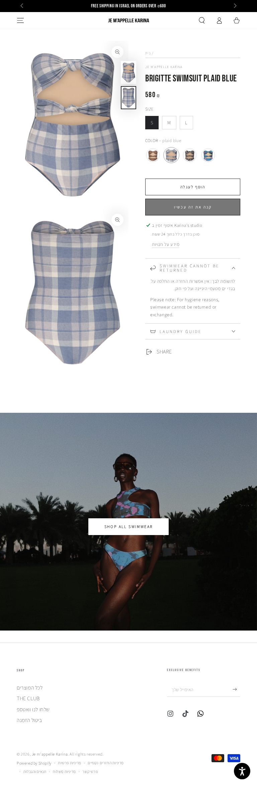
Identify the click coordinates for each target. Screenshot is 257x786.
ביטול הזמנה (29, 720)
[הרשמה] (236, 689)
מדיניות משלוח (64, 771)
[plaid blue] (171, 155)
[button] (201, 20)
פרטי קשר (90, 771)
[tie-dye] (208, 155)
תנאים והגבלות (35, 771)
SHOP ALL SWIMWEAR (128, 526)
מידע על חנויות (165, 244)
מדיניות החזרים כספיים (106, 762)
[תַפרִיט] (20, 20)
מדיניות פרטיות (69, 762)
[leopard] (153, 155)
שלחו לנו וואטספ (33, 709)
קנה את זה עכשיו (193, 206)
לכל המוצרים (30, 687)
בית (148, 53)
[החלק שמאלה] (22, 6)
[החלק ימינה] (234, 6)
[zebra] (189, 155)
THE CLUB (28, 698)
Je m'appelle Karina (164, 67)
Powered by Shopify (34, 763)
